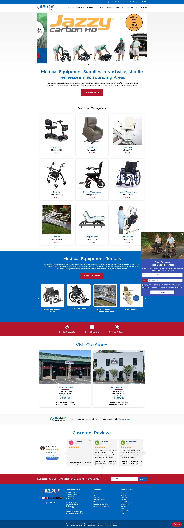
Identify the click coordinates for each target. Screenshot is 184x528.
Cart (94, 495)
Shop (70, 8)
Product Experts (67, 332)
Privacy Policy (101, 523)
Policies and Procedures (100, 504)
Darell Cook (104, 442)
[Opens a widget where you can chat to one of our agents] (177, 524)
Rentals (79, 8)
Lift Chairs (92, 147)
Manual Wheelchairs (127, 192)
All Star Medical (52, 447)
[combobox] (145, 280)
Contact (130, 8)
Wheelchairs (124, 504)
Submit (162, 292)
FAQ (99, 8)
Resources (119, 8)
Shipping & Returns (99, 499)
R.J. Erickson (131, 442)
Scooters (57, 147)
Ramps (56, 237)
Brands (108, 8)
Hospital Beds (92, 237)
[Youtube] (50, 502)
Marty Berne (79, 442)
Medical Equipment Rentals (92, 258)
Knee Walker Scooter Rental (131, 310)
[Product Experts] (67, 327)
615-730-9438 (65, 398)
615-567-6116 (119, 398)
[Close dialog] (182, 234)
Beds (122, 508)
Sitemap (94, 523)
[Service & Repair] (117, 327)
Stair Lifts (127, 147)
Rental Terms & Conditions (101, 506)
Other (122, 513)
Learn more (126, 419)
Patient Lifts (127, 237)
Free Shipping (92, 332)
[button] (38, 37)
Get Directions (65, 396)
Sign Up (143, 479)
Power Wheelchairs (92, 192)
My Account (97, 493)
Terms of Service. (176, 288)
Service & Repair (117, 332)
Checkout (96, 497)
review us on (51, 458)
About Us (89, 8)
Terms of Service (109, 525)
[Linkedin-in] (54, 502)
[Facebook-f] (46, 502)
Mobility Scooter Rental (105, 310)
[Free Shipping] (92, 327)
